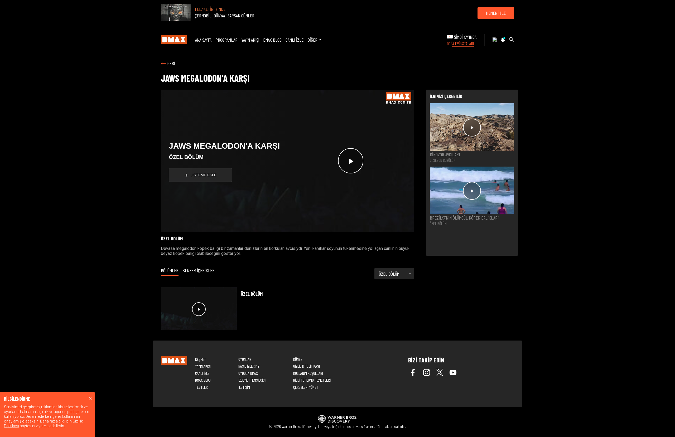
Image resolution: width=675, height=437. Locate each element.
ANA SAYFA (203, 40)
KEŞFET (200, 359)
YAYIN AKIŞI (250, 40)
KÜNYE (297, 359)
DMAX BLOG (272, 40)
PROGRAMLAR (226, 40)
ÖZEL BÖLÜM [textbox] (389, 274)
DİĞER (312, 40)
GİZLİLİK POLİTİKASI (306, 365)
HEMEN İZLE (496, 13)
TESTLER (201, 387)
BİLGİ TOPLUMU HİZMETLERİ (312, 379)
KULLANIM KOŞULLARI (308, 373)
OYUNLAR (244, 359)
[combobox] (394, 273)
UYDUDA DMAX (248, 373)
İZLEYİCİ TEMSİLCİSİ (252, 379)
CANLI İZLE (294, 40)
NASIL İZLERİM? (248, 365)
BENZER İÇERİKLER (198, 270)
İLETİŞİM (244, 387)
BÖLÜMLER (170, 270)
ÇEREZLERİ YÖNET (305, 387)
